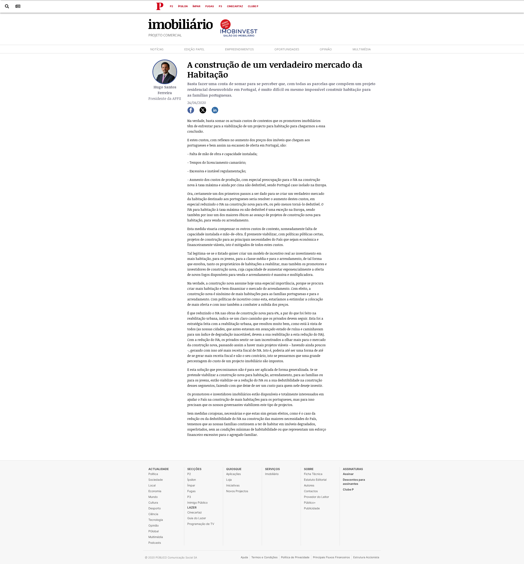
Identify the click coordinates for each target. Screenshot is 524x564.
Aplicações (233, 474)
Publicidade (312, 508)
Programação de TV (200, 524)
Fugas (209, 6)
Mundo (153, 497)
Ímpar (196, 6)
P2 (171, 6)
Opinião (326, 49)
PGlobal (153, 531)
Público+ (310, 502)
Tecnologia (155, 519)
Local (152, 485)
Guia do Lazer (196, 518)
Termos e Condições (264, 557)
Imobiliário (272, 474)
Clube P (253, 6)
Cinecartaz (235, 6)
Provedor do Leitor (316, 497)
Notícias (157, 49)
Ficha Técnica (313, 474)
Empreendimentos (239, 49)
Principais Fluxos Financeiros (331, 557)
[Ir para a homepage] (159, 6)
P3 (220, 6)
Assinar (348, 474)
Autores (309, 485)
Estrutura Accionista (366, 557)
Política (153, 474)
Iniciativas (232, 485)
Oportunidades (286, 49)
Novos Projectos (237, 491)
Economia (154, 491)
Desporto (154, 508)
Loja (229, 479)
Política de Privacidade (295, 557)
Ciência (153, 514)
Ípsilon (183, 6)
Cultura (153, 502)
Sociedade (155, 479)
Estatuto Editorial (315, 479)
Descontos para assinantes (354, 481)
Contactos (311, 491)
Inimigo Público (197, 502)
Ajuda (244, 557)
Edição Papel (194, 49)
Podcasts (154, 542)
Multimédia (361, 49)
